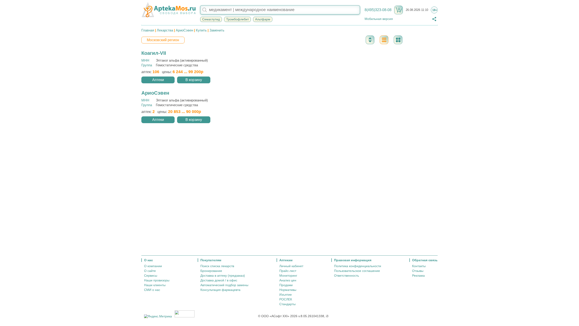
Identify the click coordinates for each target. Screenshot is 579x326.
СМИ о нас (152, 290)
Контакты (419, 266)
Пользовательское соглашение (357, 271)
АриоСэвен (184, 30)
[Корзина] (398, 10)
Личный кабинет (291, 266)
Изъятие (285, 294)
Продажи (286, 285)
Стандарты (287, 304)
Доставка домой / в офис (218, 280)
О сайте (150, 271)
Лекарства (165, 30)
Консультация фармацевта (220, 290)
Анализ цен (287, 280)
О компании (153, 266)
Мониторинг (288, 275)
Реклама (418, 275)
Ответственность (346, 275)
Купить (201, 30)
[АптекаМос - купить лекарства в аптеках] (168, 10)
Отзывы (417, 271)
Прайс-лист (287, 271)
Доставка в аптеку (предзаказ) (222, 275)
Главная (147, 30)
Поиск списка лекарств (217, 266)
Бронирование (211, 271)
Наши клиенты (155, 285)
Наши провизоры (156, 280)
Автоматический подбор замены (224, 285)
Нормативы (287, 290)
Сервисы (150, 275)
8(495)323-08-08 (378, 10)
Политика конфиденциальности (357, 266)
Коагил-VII (153, 53)
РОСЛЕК (285, 299)
